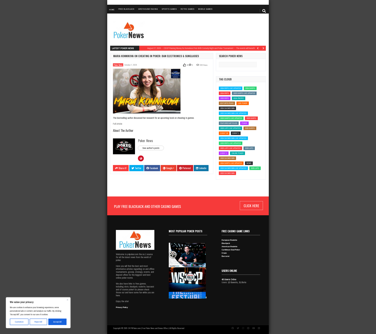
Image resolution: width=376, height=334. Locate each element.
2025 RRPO (224, 98)
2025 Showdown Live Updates (233, 113)
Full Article (117, 123)
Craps (224, 253)
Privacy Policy (122, 307)
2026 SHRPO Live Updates (231, 118)
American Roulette (229, 247)
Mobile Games (205, 9)
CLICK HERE (251, 205)
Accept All (57, 321)
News (248, 163)
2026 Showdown (227, 158)
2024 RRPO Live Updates (230, 88)
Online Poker (237, 153)
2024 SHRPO (250, 88)
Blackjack (226, 243)
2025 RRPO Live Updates (230, 143)
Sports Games (169, 9)
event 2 (223, 153)
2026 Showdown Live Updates (233, 168)
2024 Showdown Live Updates (233, 138)
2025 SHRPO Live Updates (244, 93)
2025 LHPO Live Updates (230, 148)
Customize (19, 321)
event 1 (235, 133)
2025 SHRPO (251, 118)
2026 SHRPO (250, 128)
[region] (38, 312)
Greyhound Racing (148, 9)
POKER (244, 123)
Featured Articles (228, 123)
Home (112, 9)
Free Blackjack (126, 9)
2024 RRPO (224, 93)
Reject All (38, 321)
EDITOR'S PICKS (227, 103)
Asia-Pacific (238, 98)
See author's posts (150, 148)
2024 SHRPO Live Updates (231, 163)
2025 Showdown (227, 173)
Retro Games (187, 9)
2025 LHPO (255, 168)
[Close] (67, 300)
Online (229, 279)
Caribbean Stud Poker (231, 250)
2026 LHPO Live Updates (230, 128)
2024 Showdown (227, 108)
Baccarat (225, 256)
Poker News (118, 64)
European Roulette (229, 240)
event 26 (224, 133)
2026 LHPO (249, 148)
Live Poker (242, 103)
